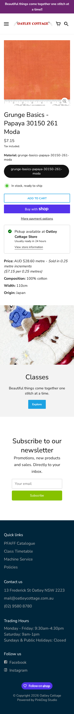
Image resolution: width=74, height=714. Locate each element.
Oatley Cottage (50, 695)
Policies (11, 567)
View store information (29, 247)
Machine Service (18, 559)
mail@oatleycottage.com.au (28, 598)
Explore (37, 404)
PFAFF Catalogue (19, 543)
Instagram (18, 670)
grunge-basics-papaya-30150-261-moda (36, 171)
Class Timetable (18, 551)
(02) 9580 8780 (18, 606)
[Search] (66, 23)
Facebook (17, 662)
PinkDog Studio (46, 700)
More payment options (37, 218)
